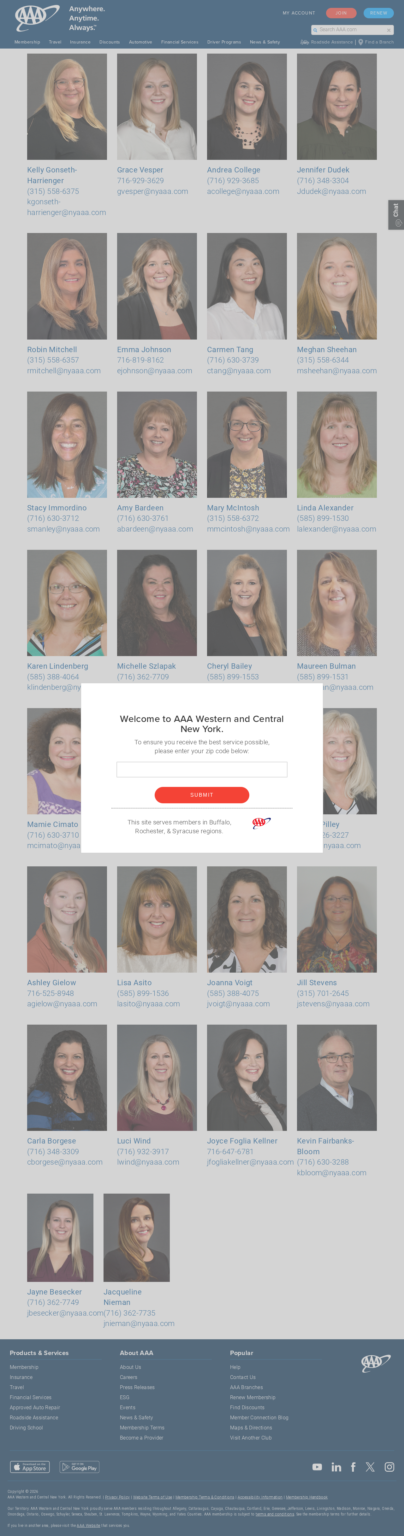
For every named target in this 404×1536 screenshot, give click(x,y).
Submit (202, 795)
